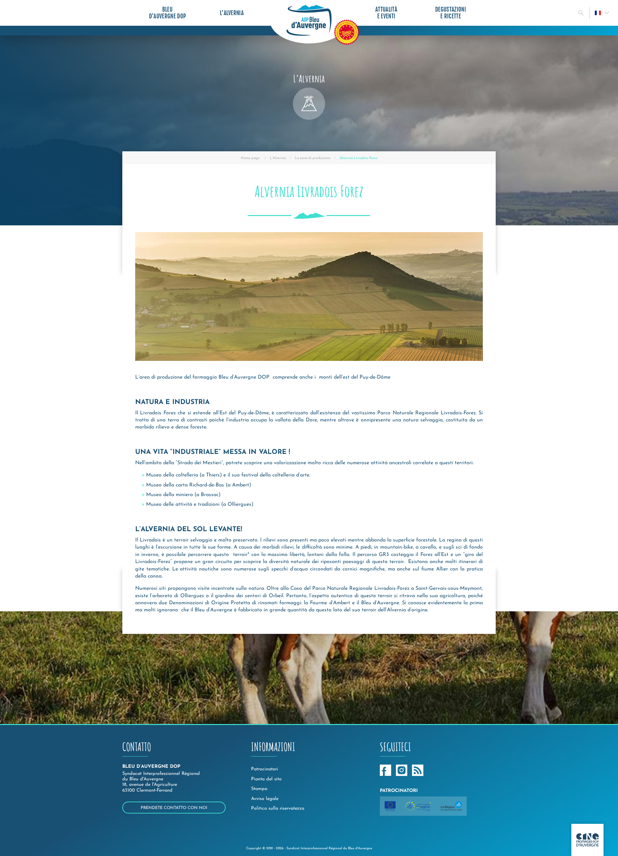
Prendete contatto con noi (174, 808)
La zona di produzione (313, 158)
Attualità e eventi (386, 13)
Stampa (259, 788)
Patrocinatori (264, 769)
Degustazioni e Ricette (450, 13)
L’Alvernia (232, 13)
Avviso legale (264, 798)
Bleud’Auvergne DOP (167, 13)
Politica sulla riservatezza (277, 808)
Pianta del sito (266, 779)
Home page (250, 158)
